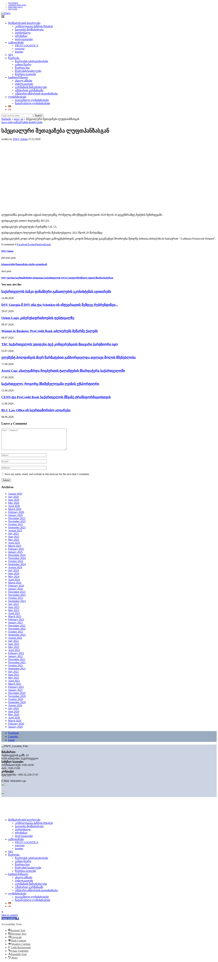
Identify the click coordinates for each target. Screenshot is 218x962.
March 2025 (14, 545)
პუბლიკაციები (24, 83)
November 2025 (17, 521)
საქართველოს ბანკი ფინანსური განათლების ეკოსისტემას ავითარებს (56, 291)
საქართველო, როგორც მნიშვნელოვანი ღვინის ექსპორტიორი (50, 384)
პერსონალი (22, 32)
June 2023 (13, 607)
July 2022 (13, 640)
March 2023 (14, 616)
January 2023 (15, 622)
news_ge (18, 119)
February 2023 (16, 619)
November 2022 (17, 628)
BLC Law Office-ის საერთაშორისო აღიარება (36, 410)
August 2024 (15, 567)
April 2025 (14, 542)
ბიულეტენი (12, 9)
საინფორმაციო (18, 77)
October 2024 (15, 561)
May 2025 (13, 539)
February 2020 (16, 723)
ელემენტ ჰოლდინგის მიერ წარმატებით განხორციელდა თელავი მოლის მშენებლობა (68, 357)
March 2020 (14, 720)
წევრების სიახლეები (28, 71)
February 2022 (16, 653)
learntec (19, 51)
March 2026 (14, 509)
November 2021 (17, 662)
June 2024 (13, 573)
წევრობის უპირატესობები (31, 61)
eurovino (20, 48)
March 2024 (14, 582)
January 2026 (15, 515)
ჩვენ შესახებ (13, 3)
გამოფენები (16, 42)
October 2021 (15, 665)
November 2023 (17, 594)
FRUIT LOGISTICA (26, 45)
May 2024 (13, 576)
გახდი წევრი (23, 64)
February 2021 (16, 686)
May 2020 (13, 714)
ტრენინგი (21, 36)
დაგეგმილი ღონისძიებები (32, 100)
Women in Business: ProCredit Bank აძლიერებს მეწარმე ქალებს (49, 331)
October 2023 (15, 598)
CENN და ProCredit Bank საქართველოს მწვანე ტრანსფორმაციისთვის (56, 397)
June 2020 (13, 711)
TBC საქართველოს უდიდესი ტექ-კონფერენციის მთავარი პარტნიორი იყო (59, 344)
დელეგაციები (24, 39)
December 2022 (16, 625)
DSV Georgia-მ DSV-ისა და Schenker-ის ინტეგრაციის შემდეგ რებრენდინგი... (59, 305)
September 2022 (17, 634)
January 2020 (15, 726)
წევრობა (13, 58)
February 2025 (16, 548)
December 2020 (16, 693)
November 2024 (17, 558)
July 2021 (13, 671)
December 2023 (16, 591)
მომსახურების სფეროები (24, 23)
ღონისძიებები (17, 96)
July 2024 (13, 570)
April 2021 (14, 680)
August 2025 (15, 530)
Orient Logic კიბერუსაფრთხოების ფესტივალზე (37, 318)
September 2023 (17, 601)
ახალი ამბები (23, 80)
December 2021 (16, 659)
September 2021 (17, 668)
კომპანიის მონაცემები (17, 5)
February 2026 (16, 512)
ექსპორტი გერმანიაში (29, 90)
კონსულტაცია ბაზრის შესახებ (34, 26)
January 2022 (15, 656)
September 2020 (17, 702)
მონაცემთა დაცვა (15, 7)
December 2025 (16, 518)
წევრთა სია (22, 67)
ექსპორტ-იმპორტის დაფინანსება (36, 93)
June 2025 (13, 536)
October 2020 (15, 699)
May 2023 (13, 610)
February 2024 (16, 585)
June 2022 (13, 644)
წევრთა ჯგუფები (25, 74)
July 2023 (13, 604)
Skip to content (9, 915)
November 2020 (17, 696)
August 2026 (15, 493)
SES (10, 54)
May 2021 (13, 677)
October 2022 (15, 631)
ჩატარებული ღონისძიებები (32, 103)
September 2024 (17, 564)
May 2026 (13, 502)
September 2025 (17, 527)
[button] (10, 918)
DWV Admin (20, 139)
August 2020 (15, 705)
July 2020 (13, 708)
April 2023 (14, 613)
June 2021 (13, 674)
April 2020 (14, 717)
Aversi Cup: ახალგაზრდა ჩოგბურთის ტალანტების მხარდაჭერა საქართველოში (63, 370)
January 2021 (15, 690)
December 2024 (16, 555)
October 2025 (15, 524)
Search (38, 115)
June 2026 (13, 499)
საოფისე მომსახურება (29, 29)
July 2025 (13, 533)
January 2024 (15, 588)
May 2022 (13, 647)
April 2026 (14, 506)
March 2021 (14, 683)
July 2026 (13, 496)
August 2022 (15, 637)
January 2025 (15, 552)
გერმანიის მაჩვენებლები (31, 87)
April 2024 (14, 579)
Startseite (6, 119)
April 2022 (14, 650)
